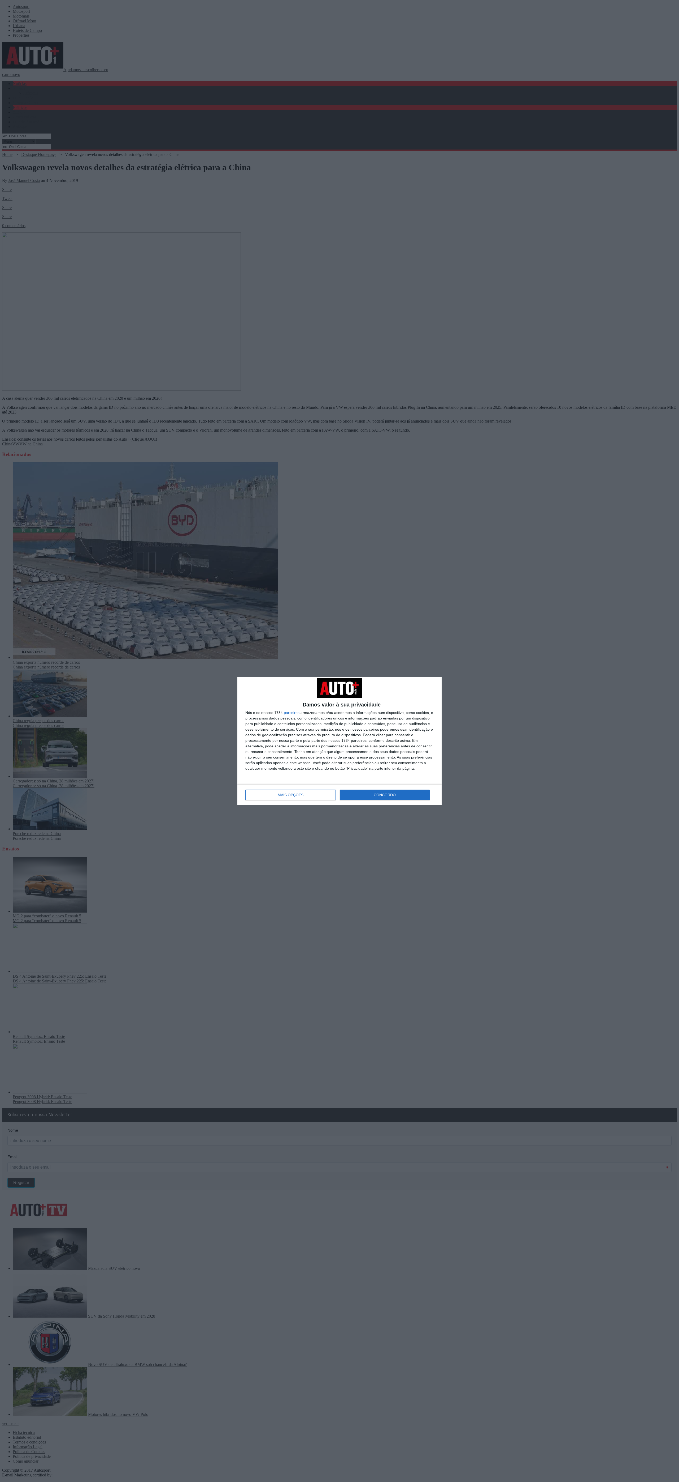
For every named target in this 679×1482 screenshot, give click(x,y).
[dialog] (339, 741)
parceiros (291, 712)
